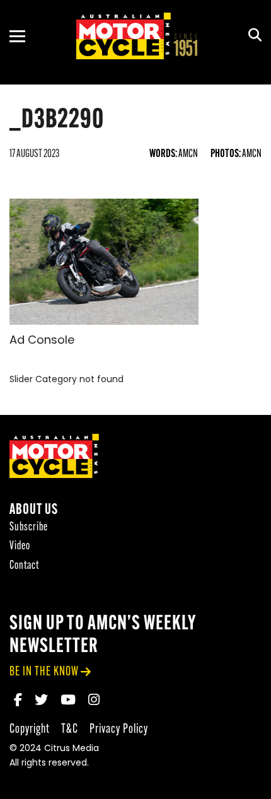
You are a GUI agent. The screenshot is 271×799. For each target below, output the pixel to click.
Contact (24, 566)
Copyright (29, 729)
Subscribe (28, 528)
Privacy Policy (118, 729)
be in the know (44, 672)
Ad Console (41, 341)
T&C (69, 729)
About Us (33, 510)
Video (19, 546)
